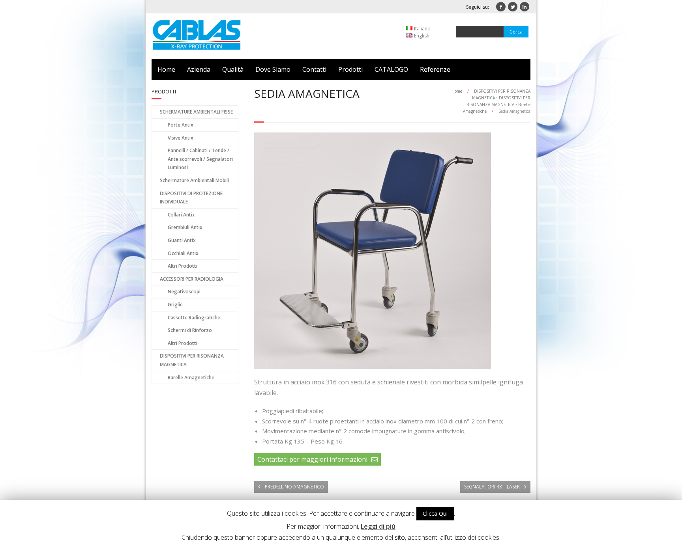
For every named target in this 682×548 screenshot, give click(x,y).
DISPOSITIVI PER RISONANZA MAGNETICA (192, 360)
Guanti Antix (182, 240)
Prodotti (350, 69)
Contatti (314, 69)
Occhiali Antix (183, 253)
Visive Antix (180, 137)
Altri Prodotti (182, 266)
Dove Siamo (272, 69)
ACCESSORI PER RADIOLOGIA (191, 279)
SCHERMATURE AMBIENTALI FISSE (196, 111)
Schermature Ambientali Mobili (194, 180)
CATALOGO (391, 69)
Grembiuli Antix (185, 227)
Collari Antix (181, 214)
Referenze (435, 69)
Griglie (175, 304)
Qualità (233, 69)
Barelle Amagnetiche (191, 377)
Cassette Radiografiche (194, 317)
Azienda (198, 69)
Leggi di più (378, 526)
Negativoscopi (184, 291)
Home (166, 69)
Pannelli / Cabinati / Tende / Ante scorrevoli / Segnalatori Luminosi (200, 159)
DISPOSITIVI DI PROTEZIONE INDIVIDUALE (191, 197)
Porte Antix (180, 124)
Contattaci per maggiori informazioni (312, 459)
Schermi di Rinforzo (190, 330)
